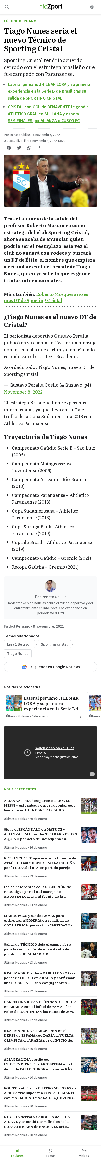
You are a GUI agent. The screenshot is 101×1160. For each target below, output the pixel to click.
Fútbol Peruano (20, 21)
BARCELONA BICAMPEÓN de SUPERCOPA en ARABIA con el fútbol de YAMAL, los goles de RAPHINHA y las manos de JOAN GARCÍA (40, 1006)
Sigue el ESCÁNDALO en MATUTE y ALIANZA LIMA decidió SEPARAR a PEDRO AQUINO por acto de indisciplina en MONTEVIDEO (40, 834)
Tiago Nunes (17, 653)
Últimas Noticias (17, 716)
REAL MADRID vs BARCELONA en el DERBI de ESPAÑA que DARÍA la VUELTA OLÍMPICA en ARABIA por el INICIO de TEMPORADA (38, 1035)
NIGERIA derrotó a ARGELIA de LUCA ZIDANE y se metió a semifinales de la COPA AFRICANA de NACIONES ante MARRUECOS (37, 1122)
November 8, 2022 (23, 391)
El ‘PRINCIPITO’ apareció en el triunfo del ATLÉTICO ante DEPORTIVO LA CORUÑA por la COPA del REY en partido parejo (40, 863)
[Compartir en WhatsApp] (29, 148)
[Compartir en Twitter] (19, 148)
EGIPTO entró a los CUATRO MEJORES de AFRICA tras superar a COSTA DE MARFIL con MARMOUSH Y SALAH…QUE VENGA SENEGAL (40, 1093)
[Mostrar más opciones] (40, 148)
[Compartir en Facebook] (9, 148)
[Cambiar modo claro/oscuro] (92, 7)
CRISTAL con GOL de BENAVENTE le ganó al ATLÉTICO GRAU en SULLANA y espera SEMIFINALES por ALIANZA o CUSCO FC (49, 114)
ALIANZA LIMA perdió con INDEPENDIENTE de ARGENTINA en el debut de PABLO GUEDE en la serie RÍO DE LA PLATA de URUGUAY (40, 1064)
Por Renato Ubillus (17, 134)
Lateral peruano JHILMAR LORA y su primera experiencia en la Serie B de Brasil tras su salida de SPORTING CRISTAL (49, 91)
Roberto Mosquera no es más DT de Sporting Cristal (46, 297)
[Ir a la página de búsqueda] (7, 7)
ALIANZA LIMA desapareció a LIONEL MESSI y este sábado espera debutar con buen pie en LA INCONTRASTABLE (39, 805)
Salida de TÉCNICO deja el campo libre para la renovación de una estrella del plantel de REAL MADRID (37, 949)
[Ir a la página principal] (51, 7)
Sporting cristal (54, 644)
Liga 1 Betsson (19, 644)
